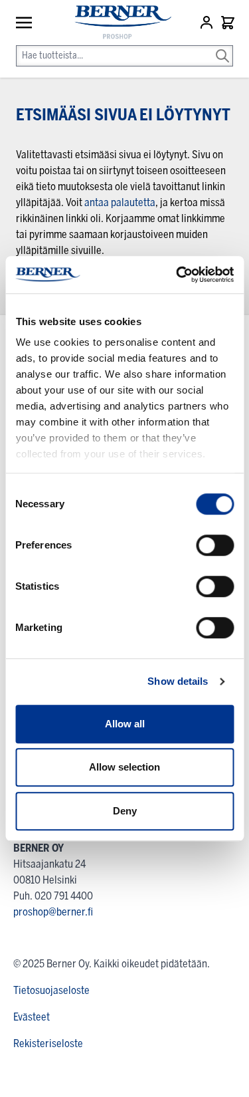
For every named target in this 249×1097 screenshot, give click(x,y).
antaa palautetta (119, 202)
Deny (125, 810)
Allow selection (124, 767)
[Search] (222, 46)
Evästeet (31, 1017)
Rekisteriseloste (48, 1043)
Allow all (125, 723)
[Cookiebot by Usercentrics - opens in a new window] (177, 274)
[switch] (215, 545)
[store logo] (116, 23)
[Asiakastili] (208, 22)
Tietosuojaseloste (51, 990)
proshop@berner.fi (53, 912)
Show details (177, 681)
